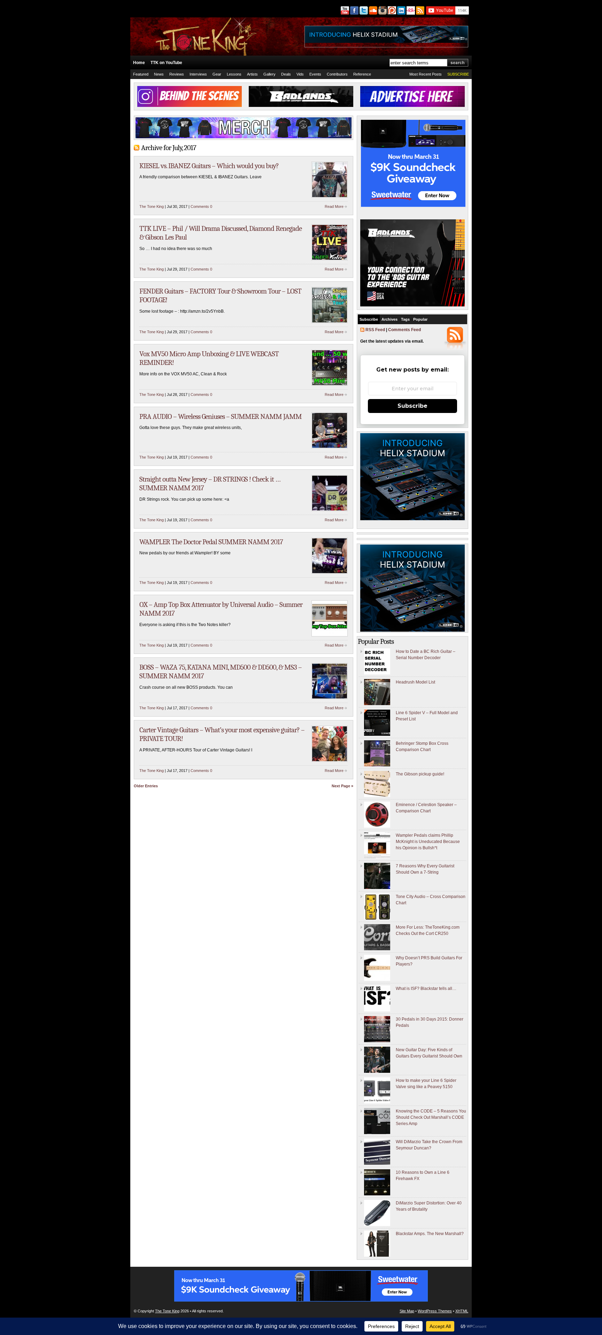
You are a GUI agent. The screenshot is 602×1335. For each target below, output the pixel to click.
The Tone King (151, 206)
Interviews (198, 74)
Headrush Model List (415, 682)
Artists (252, 74)
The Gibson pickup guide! (420, 774)
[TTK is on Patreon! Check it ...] (391, 10)
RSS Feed (375, 329)
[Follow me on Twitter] (363, 10)
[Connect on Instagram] (382, 10)
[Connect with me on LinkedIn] (401, 10)
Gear (217, 74)
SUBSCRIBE (458, 74)
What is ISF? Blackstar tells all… (426, 988)
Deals (286, 74)
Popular (420, 319)
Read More (334, 206)
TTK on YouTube (166, 62)
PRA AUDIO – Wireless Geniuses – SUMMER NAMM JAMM (220, 416)
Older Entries (146, 786)
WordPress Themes (435, 1311)
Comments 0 (201, 206)
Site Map (407, 1311)
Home (139, 62)
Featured (140, 74)
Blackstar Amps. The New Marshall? (430, 1233)
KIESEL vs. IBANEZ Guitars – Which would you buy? (209, 166)
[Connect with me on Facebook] (353, 10)
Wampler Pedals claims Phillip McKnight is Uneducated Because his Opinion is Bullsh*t (428, 841)
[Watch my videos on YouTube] (344, 10)
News (159, 74)
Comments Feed (404, 329)
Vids (300, 74)
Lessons (234, 74)
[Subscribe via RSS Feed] (420, 10)
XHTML (461, 1311)
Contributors (337, 74)
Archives (389, 319)
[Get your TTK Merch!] (410, 10)
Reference (362, 74)
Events (315, 74)
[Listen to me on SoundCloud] (372, 10)
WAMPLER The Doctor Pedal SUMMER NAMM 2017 (211, 542)
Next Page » (342, 786)
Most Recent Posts (425, 74)
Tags (405, 319)
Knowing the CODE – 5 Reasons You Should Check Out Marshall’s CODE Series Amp (431, 1117)
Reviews (176, 74)
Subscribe (369, 319)
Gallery (269, 74)
